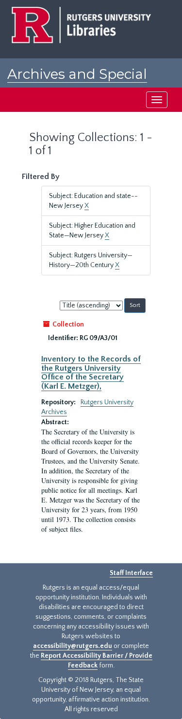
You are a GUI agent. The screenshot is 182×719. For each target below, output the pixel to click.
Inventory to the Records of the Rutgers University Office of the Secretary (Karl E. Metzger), (91, 372)
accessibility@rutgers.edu (72, 646)
